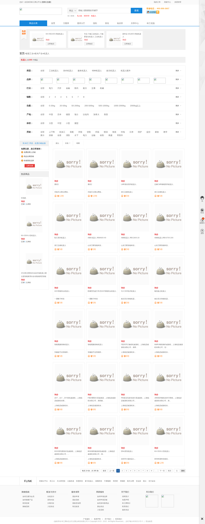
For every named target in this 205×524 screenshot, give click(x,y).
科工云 (52, 481)
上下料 (52, 132)
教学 (165, 132)
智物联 (122, 481)
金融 (68, 88)
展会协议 (100, 506)
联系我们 (125, 506)
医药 (76, 88)
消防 (68, 135)
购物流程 (26, 506)
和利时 (115, 481)
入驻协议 (50, 506)
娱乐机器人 (111, 71)
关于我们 (108, 519)
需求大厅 (81, 23)
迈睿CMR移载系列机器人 (163, 184)
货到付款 (50, 500)
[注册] (49, 2)
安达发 (138, 481)
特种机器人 (97, 71)
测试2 (56, 184)
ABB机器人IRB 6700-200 (163, 238)
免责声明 (125, 500)
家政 (157, 132)
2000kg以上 (135, 106)
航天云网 (130, 481)
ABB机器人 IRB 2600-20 (130, 238)
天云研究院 (61, 481)
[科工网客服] (152, 12)
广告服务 (86, 519)
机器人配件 (126, 71)
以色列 (86, 114)
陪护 (140, 132)
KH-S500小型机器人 (28, 235)
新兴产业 (38, 53)
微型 (76, 123)
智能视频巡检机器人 (61, 344)
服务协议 (125, 510)
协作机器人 (68, 71)
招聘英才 (125, 496)
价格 (68, 143)
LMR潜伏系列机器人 (128, 184)
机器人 (93, 16)
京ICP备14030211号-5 (134, 521)
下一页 (162, 471)
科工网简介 (126, 503)
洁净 (131, 132)
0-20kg (52, 106)
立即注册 (29, 166)
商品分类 (33, 23)
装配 (72, 132)
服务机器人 (82, 71)
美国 (106, 114)
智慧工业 (29, 53)
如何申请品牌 (102, 496)
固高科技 (98, 481)
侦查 (59, 135)
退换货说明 (76, 503)
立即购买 (51, 44)
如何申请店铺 (102, 500)
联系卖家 (26, 503)
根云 (144, 481)
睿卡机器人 (89, 481)
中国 (51, 114)
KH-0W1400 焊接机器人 (55, 34)
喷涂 (106, 132)
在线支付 (50, 496)
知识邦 (120, 23)
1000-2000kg (120, 106)
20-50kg (63, 106)
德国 (68, 114)
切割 (89, 132)
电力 (51, 88)
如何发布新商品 (103, 503)
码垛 (97, 132)
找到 (95, 23)
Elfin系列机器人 (127, 451)
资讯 (107, 23)
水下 (76, 135)
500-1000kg (104, 106)
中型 (59, 123)
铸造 (114, 132)
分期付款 (50, 503)
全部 (42, 71)
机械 (102, 88)
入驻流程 (100, 510)
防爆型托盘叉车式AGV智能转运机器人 (102, 291)
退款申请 (75, 496)
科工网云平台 (36, 2)
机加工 (62, 132)
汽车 (59, 88)
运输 (93, 135)
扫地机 (23, 198)
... (155, 471)
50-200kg (76, 106)
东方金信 (152, 481)
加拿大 (96, 114)
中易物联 (107, 481)
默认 (57, 143)
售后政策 (75, 506)
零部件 (120, 135)
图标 (202, 519)
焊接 (80, 132)
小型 (68, 123)
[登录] (44, 2)
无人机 (79, 16)
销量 (78, 143)
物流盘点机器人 (160, 291)
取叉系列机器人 (60, 238)
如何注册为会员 (28, 496)
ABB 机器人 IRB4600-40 (97, 238)
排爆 (51, 135)
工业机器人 (54, 71)
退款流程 (75, 500)
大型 (51, 123)
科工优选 (151, 23)
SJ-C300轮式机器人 (128, 291)
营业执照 (149, 521)
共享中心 (135, 23)
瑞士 (76, 114)
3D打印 (86, 16)
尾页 (169, 471)
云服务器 (70, 481)
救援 (110, 135)
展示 (42, 135)
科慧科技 (79, 481)
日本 (59, 114)
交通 (93, 88)
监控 (148, 132)
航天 (85, 88)
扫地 (123, 132)
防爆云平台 (43, 481)
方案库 (66, 23)
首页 (53, 23)
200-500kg (89, 106)
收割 (102, 135)
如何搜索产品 (28, 500)
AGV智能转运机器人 (62, 291)
